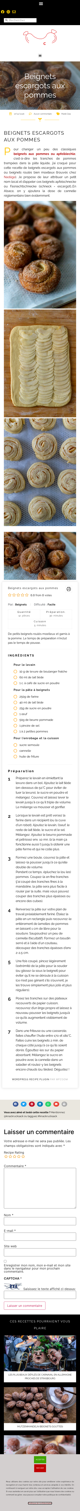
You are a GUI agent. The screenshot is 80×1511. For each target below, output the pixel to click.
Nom (8, 1215)
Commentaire (15, 1165)
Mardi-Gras (66, 114)
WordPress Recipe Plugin (30, 1079)
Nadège (9, 177)
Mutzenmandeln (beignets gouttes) (40, 1426)
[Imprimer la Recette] (69, 589)
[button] (41, 3)
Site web (10, 1246)
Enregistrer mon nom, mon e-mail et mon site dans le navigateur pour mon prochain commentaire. (37, 1268)
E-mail (10, 1230)
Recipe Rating (14, 1152)
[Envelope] (14, 12)
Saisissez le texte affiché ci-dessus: (49, 1288)
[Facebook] (3, 12)
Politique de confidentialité (40, 1503)
